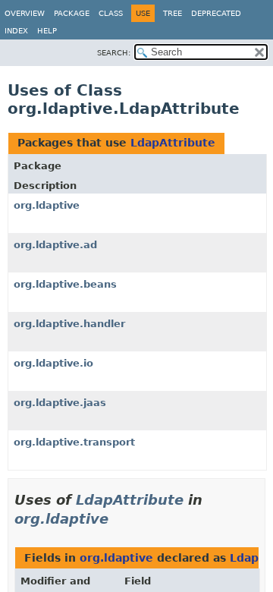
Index (16, 31)
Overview (25, 13)
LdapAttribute (172, 143)
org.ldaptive (47, 205)
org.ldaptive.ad (55, 244)
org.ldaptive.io (53, 363)
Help (47, 31)
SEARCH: (113, 53)
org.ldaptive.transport (74, 442)
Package (71, 13)
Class (111, 13)
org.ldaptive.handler (69, 323)
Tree (172, 13)
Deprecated (216, 13)
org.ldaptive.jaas (60, 402)
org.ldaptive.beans (65, 284)
